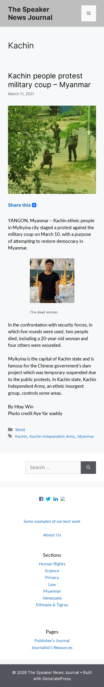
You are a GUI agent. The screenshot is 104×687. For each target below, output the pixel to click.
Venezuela (52, 598)
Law (52, 584)
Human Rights (52, 564)
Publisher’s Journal (52, 641)
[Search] (88, 467)
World (20, 429)
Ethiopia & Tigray (52, 605)
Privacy (52, 577)
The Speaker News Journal (30, 13)
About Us (52, 535)
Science (52, 571)
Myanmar (86, 436)
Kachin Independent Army (52, 436)
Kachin (21, 436)
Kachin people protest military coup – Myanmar (49, 80)
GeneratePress (56, 678)
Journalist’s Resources (52, 648)
